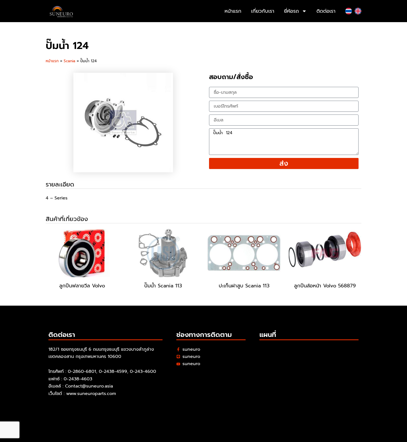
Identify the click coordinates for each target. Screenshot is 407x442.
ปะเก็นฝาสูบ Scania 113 (244, 286)
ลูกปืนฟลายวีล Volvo (82, 286)
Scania (69, 61)
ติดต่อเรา (326, 11)
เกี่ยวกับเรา (262, 11)
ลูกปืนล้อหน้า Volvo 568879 (325, 286)
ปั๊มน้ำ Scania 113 (163, 286)
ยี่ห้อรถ (291, 11)
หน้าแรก (233, 11)
